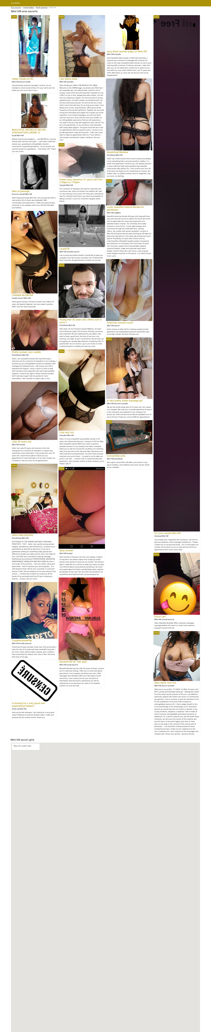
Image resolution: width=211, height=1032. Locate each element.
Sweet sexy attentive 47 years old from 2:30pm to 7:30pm (81, 181)
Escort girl (160, 616)
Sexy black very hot (165, 682)
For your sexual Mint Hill (167, 533)
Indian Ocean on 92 (22, 78)
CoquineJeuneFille (22, 640)
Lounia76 (64, 248)
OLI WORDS (15, 3)
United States (28, 7)
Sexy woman (66, 550)
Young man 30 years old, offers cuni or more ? (80, 321)
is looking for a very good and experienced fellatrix (28, 704)
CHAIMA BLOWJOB (22, 295)
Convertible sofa (116, 455)
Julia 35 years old (21, 441)
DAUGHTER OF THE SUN (73, 661)
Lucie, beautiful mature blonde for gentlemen (125, 208)
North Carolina (41, 7)
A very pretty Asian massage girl (125, 400)
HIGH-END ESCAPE (22, 535)
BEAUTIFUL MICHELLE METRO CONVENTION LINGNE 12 (29, 131)
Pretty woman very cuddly (26, 352)
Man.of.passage (20, 191)
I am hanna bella (68, 78)
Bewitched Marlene (117, 152)
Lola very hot (66, 432)
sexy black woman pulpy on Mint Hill (127, 51)
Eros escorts (16, 7)
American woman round (120, 322)
